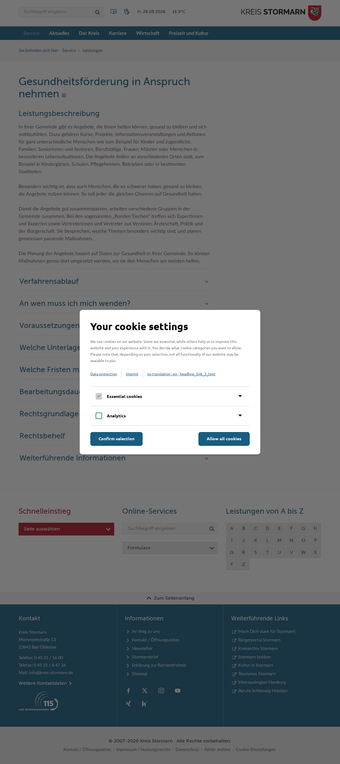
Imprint (132, 373)
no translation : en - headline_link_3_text (181, 373)
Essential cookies (124, 396)
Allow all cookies (224, 438)
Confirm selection (116, 438)
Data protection (103, 373)
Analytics (116, 415)
